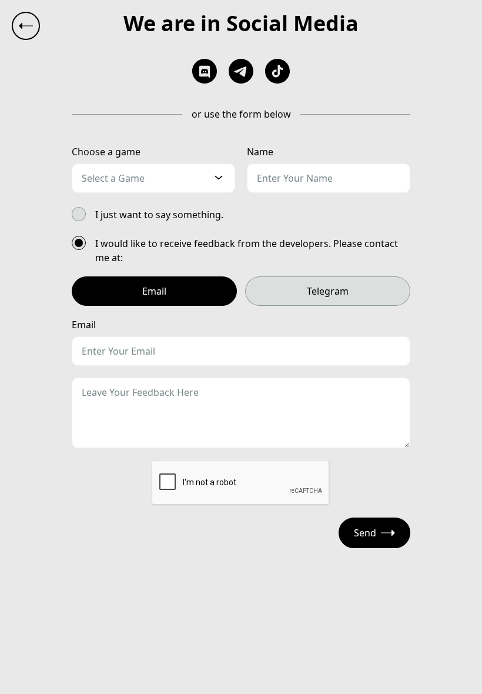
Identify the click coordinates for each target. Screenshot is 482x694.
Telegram (328, 291)
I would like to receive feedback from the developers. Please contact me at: (246, 250)
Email (154, 291)
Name (260, 151)
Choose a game (106, 151)
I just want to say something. (159, 214)
